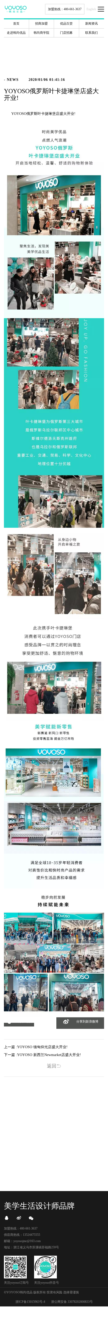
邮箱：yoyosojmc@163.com (22, 1241)
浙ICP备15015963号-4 (30, 1302)
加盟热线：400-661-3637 (65, 9)
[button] (19, 1024)
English (91, 9)
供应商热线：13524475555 (22, 1235)
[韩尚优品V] (18, 1218)
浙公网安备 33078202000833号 (72, 1302)
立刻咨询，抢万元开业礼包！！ (54, 1163)
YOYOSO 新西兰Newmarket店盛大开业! (49, 1055)
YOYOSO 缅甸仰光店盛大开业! (42, 1047)
